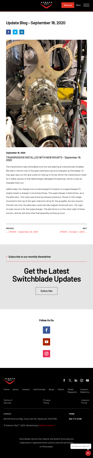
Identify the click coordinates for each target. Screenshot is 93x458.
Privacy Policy (46, 401)
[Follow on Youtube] (46, 341)
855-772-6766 (75, 418)
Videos (61, 389)
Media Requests (72, 390)
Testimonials (39, 389)
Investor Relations (84, 390)
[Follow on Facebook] (46, 330)
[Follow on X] (69, 380)
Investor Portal (85, 401)
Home (6, 389)
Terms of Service (8, 401)
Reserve (68, 5)
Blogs (51, 389)
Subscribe (46, 290)
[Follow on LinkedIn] (75, 380)
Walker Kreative (46, 425)
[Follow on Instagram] (46, 353)
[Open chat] (88, 453)
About (16, 389)
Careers (26, 389)
